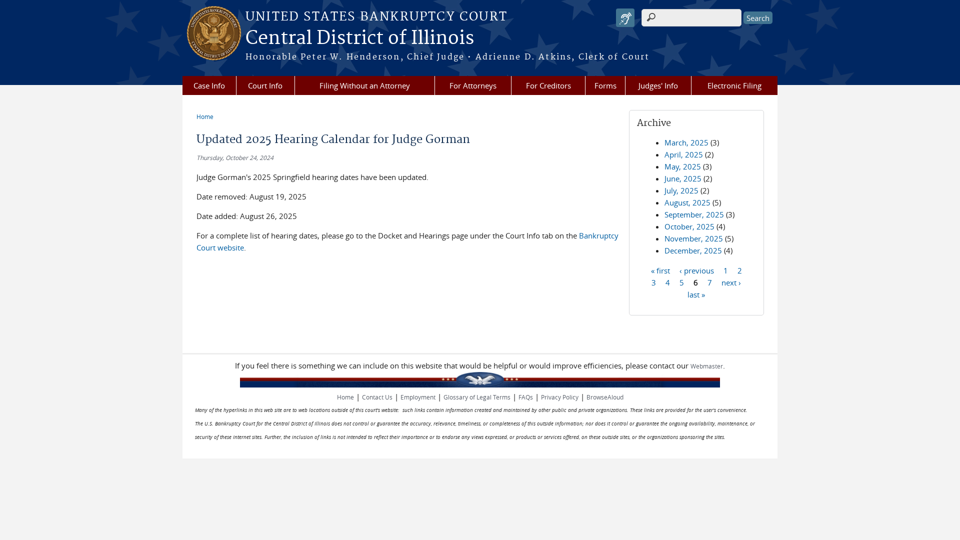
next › (731, 282)
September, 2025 (694, 215)
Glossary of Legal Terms (477, 397)
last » (696, 294)
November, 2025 (693, 239)
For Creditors (548, 85)
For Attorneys (473, 85)
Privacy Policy (559, 397)
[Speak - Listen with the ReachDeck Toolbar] (625, 17)
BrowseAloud (605, 397)
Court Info (265, 85)
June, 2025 (683, 179)
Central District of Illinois (360, 38)
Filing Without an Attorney (365, 85)
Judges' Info (658, 85)
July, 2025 (681, 191)
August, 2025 (687, 203)
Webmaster (706, 366)
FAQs (525, 397)
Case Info (209, 85)
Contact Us (377, 397)
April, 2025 (683, 155)
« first (660, 270)
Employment (418, 397)
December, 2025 (693, 251)
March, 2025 (686, 143)
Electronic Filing (735, 85)
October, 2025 (689, 227)
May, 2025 (682, 167)
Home (205, 116)
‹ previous (697, 270)
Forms (605, 85)
